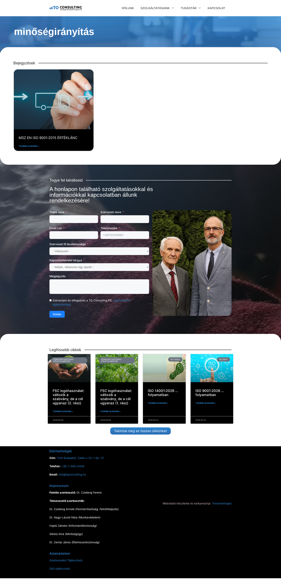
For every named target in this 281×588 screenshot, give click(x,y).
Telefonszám (108, 228)
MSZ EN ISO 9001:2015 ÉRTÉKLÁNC (48, 138)
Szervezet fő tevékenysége (67, 244)
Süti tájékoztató (59, 568)
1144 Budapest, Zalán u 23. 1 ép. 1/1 (80, 458)
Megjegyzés (57, 276)
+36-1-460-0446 (72, 466)
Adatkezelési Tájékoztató (65, 560)
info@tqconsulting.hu (72, 474)
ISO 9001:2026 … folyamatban (209, 393)
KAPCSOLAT (216, 8)
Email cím (55, 228)
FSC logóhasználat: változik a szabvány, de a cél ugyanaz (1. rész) (116, 397)
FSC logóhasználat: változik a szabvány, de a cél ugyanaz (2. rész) (68, 397)
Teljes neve (56, 212)
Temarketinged (222, 503)
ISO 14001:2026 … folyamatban (163, 393)
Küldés (57, 314)
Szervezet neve (110, 212)
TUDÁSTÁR (189, 8)
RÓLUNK (128, 8)
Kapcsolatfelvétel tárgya (65, 260)
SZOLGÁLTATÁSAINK (155, 8)
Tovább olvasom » (29, 146)
